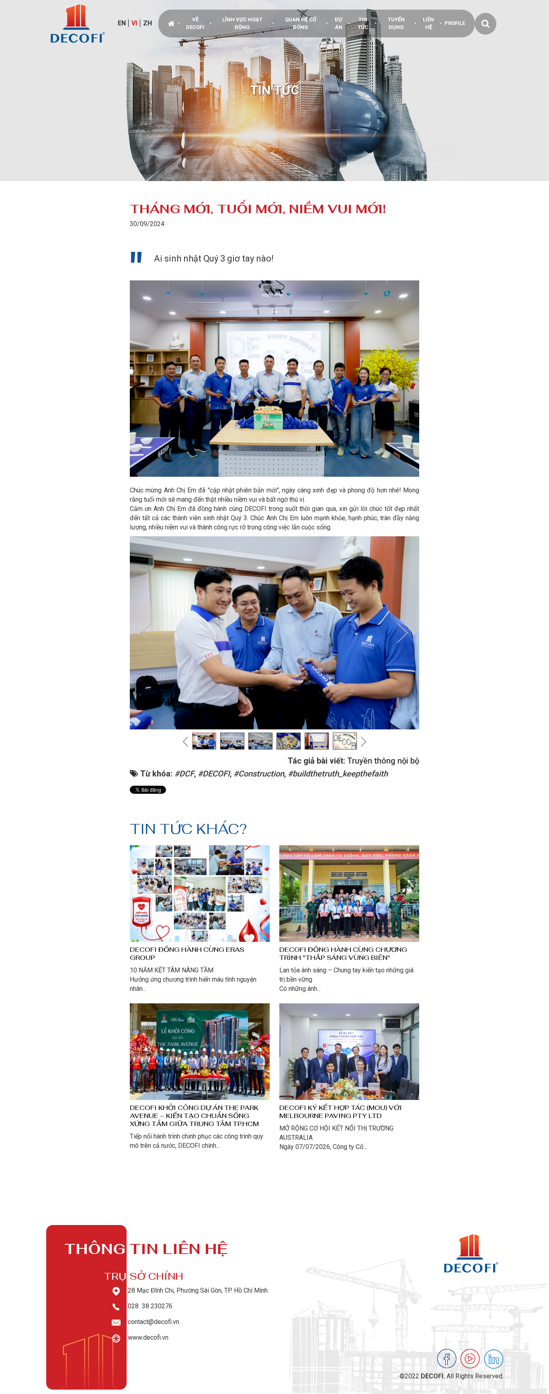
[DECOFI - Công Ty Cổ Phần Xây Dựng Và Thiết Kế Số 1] (77, 23)
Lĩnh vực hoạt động (242, 23)
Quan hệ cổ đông (300, 23)
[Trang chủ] (172, 23)
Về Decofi (195, 23)
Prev (147, 633)
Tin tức (363, 23)
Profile (455, 23)
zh (147, 23)
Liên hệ (428, 23)
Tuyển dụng (396, 23)
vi (134, 23)
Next (402, 633)
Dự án (338, 23)
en (122, 23)
